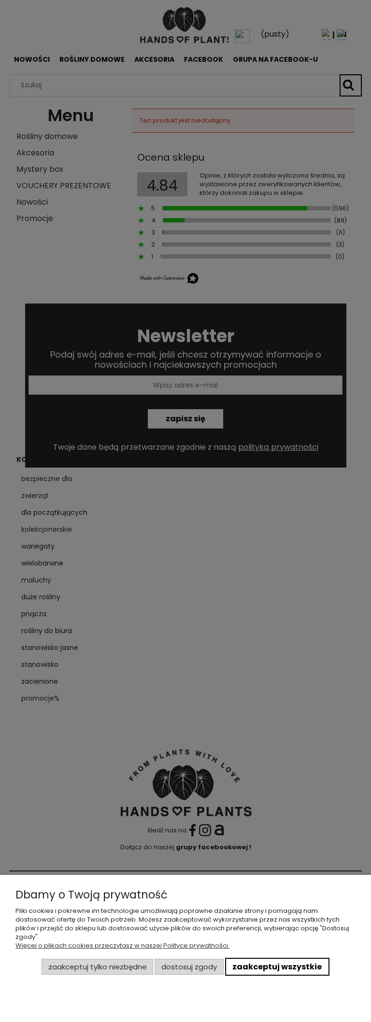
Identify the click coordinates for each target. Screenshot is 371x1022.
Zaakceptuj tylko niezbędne (97, 967)
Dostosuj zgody (189, 967)
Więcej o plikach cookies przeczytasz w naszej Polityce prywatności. (122, 945)
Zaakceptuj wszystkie (277, 966)
